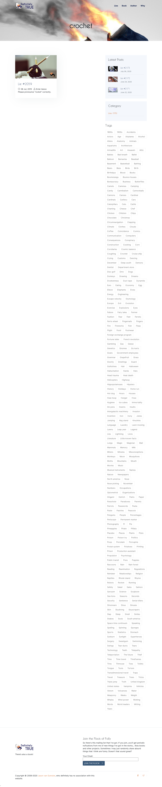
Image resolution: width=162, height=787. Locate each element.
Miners (110, 452)
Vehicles (140, 686)
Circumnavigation (115, 222)
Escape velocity (114, 299)
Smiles (137, 614)
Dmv (122, 272)
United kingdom (138, 682)
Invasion (136, 411)
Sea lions (111, 596)
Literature (111, 438)
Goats (110, 353)
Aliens (110, 141)
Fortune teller (113, 339)
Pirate (124, 528)
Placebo (110, 533)
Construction (113, 245)
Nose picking (113, 483)
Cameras (122, 186)
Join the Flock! (91, 763)
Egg (140, 285)
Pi (124, 524)
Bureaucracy (112, 181)
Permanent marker (128, 519)
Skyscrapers (134, 609)
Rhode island (124, 578)
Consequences (113, 240)
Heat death (128, 375)
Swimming (137, 641)
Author (133, 6)
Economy (130, 285)
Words (110, 704)
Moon (122, 456)
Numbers (111, 488)
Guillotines (112, 366)
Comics (136, 231)
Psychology (126, 555)
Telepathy (135, 650)
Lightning (119, 434)
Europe (110, 303)
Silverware (112, 605)
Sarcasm (111, 591)
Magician (131, 443)
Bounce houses (129, 177)
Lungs (110, 443)
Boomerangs (112, 177)
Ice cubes (123, 402)
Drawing (123, 276)
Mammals (111, 447)
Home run (134, 389)
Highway (126, 380)
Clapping (131, 222)
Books (132, 172)
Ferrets (138, 317)
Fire (109, 326)
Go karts (135, 348)
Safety (110, 587)
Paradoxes (125, 501)
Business (126, 181)
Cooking (127, 245)
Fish (130, 326)
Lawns (110, 429)
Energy (110, 294)
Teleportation (113, 655)
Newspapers (123, 474)
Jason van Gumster (46, 775)
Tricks (141, 677)
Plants (131, 533)
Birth (136, 168)
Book (124, 6)
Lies (116, 6)
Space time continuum (117, 623)
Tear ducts (122, 645)
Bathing (137, 163)
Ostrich (122, 497)
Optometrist (112, 492)
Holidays (122, 389)
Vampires (128, 686)
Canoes (122, 195)
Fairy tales (122, 312)
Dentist (110, 267)
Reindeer (111, 573)
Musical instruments (116, 470)
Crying (110, 258)
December (111, 263)
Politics (134, 537)
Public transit (113, 560)
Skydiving (119, 609)
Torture (130, 668)
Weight (134, 695)
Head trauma (113, 375)
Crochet (123, 254)
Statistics (122, 632)
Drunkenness (113, 281)
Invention (111, 416)
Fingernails (127, 321)
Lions (130, 434)
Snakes (110, 618)
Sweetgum (123, 641)
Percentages (135, 515)
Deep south (126, 263)
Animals (132, 141)
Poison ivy (122, 537)
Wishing (136, 700)
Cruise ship (137, 254)
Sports (110, 632)
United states (113, 686)
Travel (110, 677)
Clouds (133, 227)
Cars (134, 199)
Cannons (111, 195)
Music (120, 465)
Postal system (113, 546)
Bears (109, 168)
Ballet (134, 154)
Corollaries (112, 249)
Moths (110, 461)
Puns (125, 560)
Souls (120, 618)
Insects (122, 407)
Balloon (110, 159)
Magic (119, 443)
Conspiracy (130, 240)
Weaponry (111, 695)
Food (119, 330)
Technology (112, 650)
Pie (130, 524)
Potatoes (128, 546)
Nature (110, 474)
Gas (122, 344)
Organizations (128, 492)
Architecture (126, 145)
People (123, 515)
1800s (110, 132)
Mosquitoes (134, 456)
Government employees (127, 353)
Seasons (123, 596)
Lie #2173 (125, 68)
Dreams (134, 276)
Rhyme (138, 578)
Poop (109, 542)
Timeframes (135, 659)
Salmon (139, 587)
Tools (120, 668)
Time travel (121, 659)
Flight (109, 330)
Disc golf (111, 272)
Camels (110, 186)
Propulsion (112, 555)
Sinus (123, 605)
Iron (121, 416)
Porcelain (120, 542)
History (110, 389)
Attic (141, 150)
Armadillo (111, 150)
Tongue (110, 668)
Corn (137, 245)
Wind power (123, 700)
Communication (114, 236)
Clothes (121, 227)
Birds (127, 168)
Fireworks (119, 326)
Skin (109, 609)
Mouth (134, 461)
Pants (131, 497)
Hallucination (113, 371)
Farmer (134, 312)
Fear (120, 317)
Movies (110, 465)
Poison (110, 537)
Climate (110, 227)
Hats (135, 371)
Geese (131, 344)
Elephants (121, 290)
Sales (129, 587)
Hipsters (130, 384)
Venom (110, 691)
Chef (133, 208)
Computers (131, 236)
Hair (123, 366)
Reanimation (124, 569)
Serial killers (137, 600)
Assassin (131, 150)
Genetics (111, 348)
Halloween (133, 366)
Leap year (121, 429)
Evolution (130, 303)
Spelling (110, 627)
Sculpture (135, 591)
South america (133, 618)
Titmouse (120, 664)
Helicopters (112, 380)
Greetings (122, 362)
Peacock (132, 510)
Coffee (110, 231)
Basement (111, 163)
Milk (134, 447)
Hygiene (111, 402)
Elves (132, 290)
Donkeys (111, 276)
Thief (139, 655)
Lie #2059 (25, 83)
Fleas (138, 326)
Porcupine (133, 542)
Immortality (137, 402)
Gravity (110, 362)
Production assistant (126, 551)
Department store (126, 267)
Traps (135, 673)
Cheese (123, 208)
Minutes (121, 452)
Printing (140, 546)
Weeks (123, 695)
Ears (109, 285)
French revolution (131, 339)
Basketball (125, 163)
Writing (137, 704)
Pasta (134, 506)
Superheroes (136, 636)
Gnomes (123, 348)
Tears (134, 645)
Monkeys (111, 456)
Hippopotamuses (115, 384)
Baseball (135, 159)
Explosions (124, 308)
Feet (128, 317)
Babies (110, 154)
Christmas (125, 217)
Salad (119, 587)
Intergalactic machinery (117, 411)
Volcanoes (122, 691)
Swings (110, 645)
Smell (127, 614)
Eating (118, 285)
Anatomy (121, 141)
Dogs (130, 272)
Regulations (139, 569)
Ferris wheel (112, 321)
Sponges (135, 627)
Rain (122, 564)
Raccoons (111, 564)
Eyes (135, 308)
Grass (136, 357)
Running (132, 582)
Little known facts (128, 438)
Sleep (118, 614)
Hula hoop (111, 398)
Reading (110, 569)
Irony (130, 416)
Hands (126, 371)
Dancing (133, 258)
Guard (134, 362)
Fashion (110, 317)
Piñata (134, 528)
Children (122, 213)
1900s (119, 132)
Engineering (123, 294)
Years (109, 709)
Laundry (124, 425)
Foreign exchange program (119, 335)
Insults (132, 407)
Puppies (135, 560)
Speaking (136, 623)
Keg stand (123, 420)
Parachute (111, 501)
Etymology (131, 299)
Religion (139, 573)
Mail (141, 443)
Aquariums (112, 145)
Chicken (110, 213)
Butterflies (139, 181)
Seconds (135, 596)
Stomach (134, 632)
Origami (110, 497)
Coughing (111, 254)
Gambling (111, 344)
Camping (135, 186)
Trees (131, 677)
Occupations (125, 488)
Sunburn (111, 636)
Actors (110, 136)
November (128, 483)
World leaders (123, 704)
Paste (109, 510)
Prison (110, 551)
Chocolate (111, 217)
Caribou (123, 199)
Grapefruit (124, 357)
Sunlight (122, 636)
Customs (121, 258)
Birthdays (111, 172)
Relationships (125, 573)
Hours (121, 393)
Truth (124, 682)
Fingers (139, 321)
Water (134, 691)
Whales (110, 700)
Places (122, 533)
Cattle (133, 204)
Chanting (111, 208)
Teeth (124, 650)
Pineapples (112, 528)
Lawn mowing (138, 425)
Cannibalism (122, 190)
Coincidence (123, 231)
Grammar (111, 357)
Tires (109, 664)
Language (111, 425)
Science (122, 591)
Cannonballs (138, 190)
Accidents (131, 132)
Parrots (110, 506)
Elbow (110, 290)
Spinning (122, 627)
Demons (139, 263)
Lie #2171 (125, 88)
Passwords (123, 506)
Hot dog (111, 393)
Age (119, 136)
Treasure (121, 677)
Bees (119, 168)
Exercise (111, 308)
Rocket (121, 582)
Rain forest (133, 564)
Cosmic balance (128, 249)
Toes (131, 664)
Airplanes (129, 136)
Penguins (111, 515)
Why (143, 6)
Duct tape (127, 281)
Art (121, 150)
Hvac (134, 398)
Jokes (139, 416)
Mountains (121, 461)
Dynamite (140, 281)
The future (128, 655)
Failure (110, 312)
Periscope (111, 519)
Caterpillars (112, 204)
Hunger (124, 398)
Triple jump (112, 682)
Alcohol (141, 136)
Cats (124, 204)
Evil (119, 303)
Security (111, 600)
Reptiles (110, 578)
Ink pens (111, 407)
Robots (110, 582)
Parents (137, 501)
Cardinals (111, 199)
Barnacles (122, 159)
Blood (122, 172)
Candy (110, 190)
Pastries (120, 510)
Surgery (110, 641)
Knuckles (137, 420)
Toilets (140, 664)
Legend (134, 429)
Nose (127, 479)
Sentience (123, 600)
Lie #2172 (125, 78)
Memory (123, 447)
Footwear (129, 330)
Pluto (141, 533)
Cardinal (134, 195)
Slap (109, 614)
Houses (132, 393)
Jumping (111, 420)
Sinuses (133, 605)
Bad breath (122, 154)
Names (132, 470)
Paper (141, 497)
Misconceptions (136, 452)
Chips (133, 213)
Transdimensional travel (117, 673)
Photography (113, 524)
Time (109, 659)
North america (113, 479)
